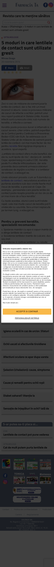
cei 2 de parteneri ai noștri (18, 252)
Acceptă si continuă (27, 312)
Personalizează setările (27, 318)
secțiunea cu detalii (32, 267)
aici (16, 303)
